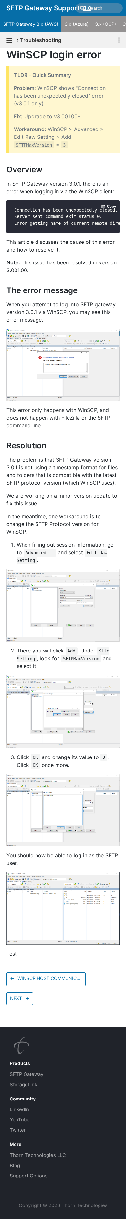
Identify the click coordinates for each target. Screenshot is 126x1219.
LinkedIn (19, 1109)
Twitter (18, 1130)
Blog (15, 1165)
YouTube (20, 1120)
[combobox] (99, 8)
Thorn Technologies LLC (38, 1155)
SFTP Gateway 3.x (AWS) (30, 24)
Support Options (28, 1176)
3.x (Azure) (77, 24)
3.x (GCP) (105, 24)
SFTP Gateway (26, 1074)
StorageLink (23, 1084)
